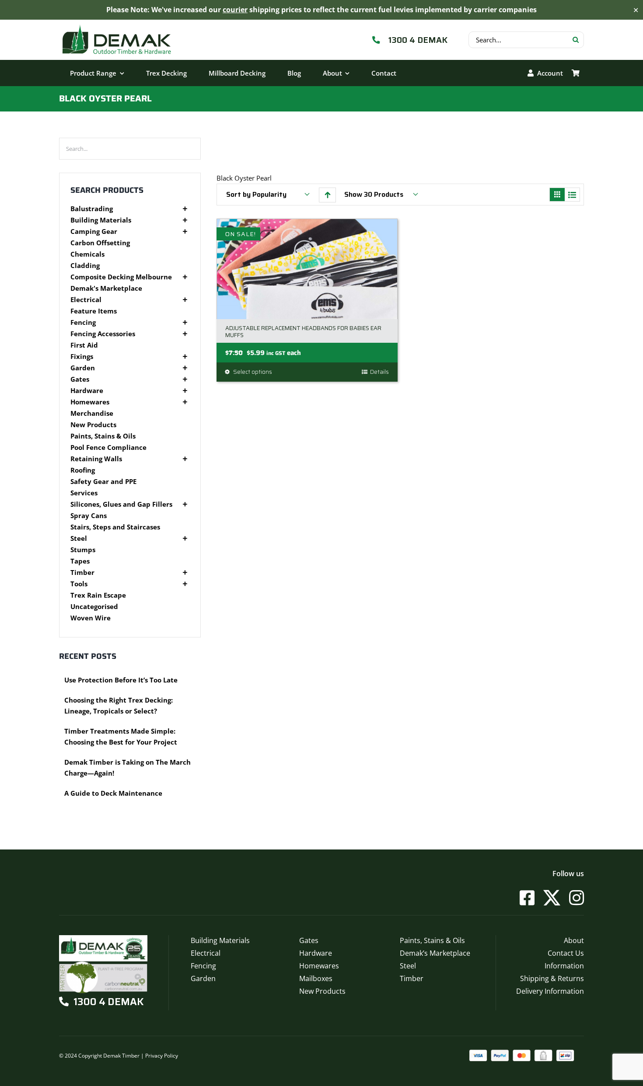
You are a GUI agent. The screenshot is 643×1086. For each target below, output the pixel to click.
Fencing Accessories (102, 334)
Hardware (86, 390)
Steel (78, 538)
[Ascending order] (327, 195)
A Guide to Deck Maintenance (113, 793)
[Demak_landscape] (117, 24)
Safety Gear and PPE (103, 481)
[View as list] (572, 195)
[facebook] (527, 897)
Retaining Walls (96, 459)
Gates (79, 379)
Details (379, 372)
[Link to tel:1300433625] (376, 40)
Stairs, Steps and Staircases (115, 527)
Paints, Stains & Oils (103, 436)
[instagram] (576, 897)
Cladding (85, 265)
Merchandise (91, 413)
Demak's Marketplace (106, 288)
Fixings (81, 356)
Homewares (89, 402)
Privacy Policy (161, 1055)
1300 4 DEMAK (417, 39)
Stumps (82, 549)
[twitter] (551, 897)
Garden (82, 368)
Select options (252, 372)
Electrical (85, 299)
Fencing (83, 322)
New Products (93, 424)
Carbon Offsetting (100, 243)
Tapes (80, 561)
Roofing (82, 470)
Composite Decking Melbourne (121, 277)
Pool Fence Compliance (108, 447)
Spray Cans (88, 515)
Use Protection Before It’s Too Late (121, 679)
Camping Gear (93, 231)
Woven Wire (90, 618)
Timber (82, 572)
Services (84, 493)
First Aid (84, 345)
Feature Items (93, 311)
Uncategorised (94, 606)
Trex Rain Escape (98, 595)
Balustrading (91, 208)
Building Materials (100, 220)
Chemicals (87, 254)
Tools (78, 584)
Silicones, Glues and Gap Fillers (121, 504)
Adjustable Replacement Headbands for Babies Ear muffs (303, 332)
